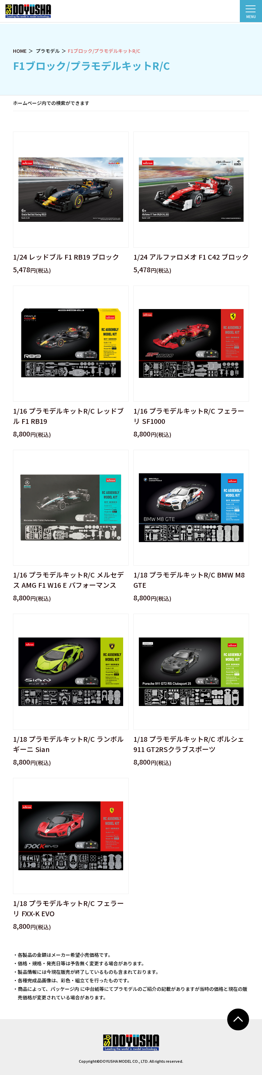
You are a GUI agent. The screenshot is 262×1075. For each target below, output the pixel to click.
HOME (20, 50)
